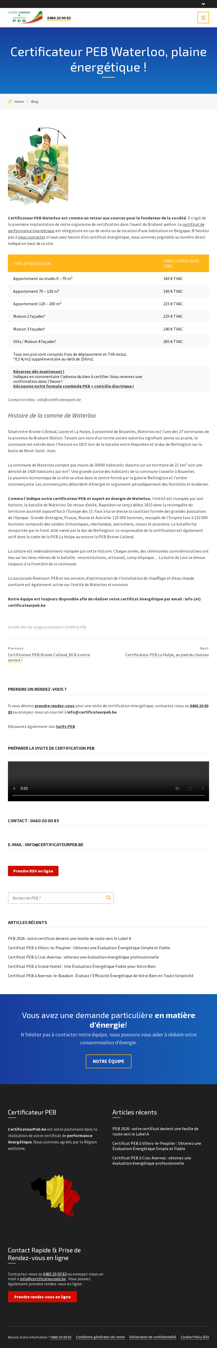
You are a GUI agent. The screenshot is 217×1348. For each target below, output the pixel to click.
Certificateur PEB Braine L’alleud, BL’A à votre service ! (49, 657)
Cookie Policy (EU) (195, 1336)
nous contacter (32, 237)
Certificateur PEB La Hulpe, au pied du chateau (167, 654)
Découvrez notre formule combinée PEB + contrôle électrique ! (73, 386)
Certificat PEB (75, 627)
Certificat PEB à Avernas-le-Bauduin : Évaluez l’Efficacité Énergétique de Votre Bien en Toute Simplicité (100, 975)
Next (204, 648)
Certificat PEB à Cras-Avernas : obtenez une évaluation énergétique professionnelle (83, 957)
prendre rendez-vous (55, 705)
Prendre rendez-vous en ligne (42, 1296)
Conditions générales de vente (100, 1336)
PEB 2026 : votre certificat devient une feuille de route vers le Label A (69, 938)
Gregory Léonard (46, 627)
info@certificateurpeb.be (43, 1278)
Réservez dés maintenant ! (38, 371)
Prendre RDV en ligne (33, 871)
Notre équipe (108, 1061)
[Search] (108, 898)
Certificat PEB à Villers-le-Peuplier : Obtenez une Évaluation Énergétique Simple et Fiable (89, 947)
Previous (16, 648)
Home (19, 101)
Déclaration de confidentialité (152, 1336)
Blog (34, 101)
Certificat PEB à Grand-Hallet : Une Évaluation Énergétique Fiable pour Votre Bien (82, 966)
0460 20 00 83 (59, 17)
